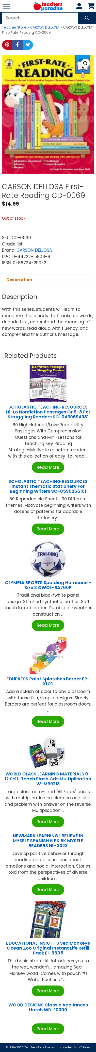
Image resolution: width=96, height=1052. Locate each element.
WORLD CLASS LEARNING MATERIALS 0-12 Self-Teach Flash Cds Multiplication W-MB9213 (48, 779)
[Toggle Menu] (6, 6)
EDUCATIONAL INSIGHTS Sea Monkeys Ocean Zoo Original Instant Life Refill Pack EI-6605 (48, 948)
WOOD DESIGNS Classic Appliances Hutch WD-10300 (48, 1007)
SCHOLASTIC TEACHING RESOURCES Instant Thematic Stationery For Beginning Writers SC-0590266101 (48, 486)
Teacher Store (14, 27)
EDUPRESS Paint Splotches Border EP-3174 (48, 681)
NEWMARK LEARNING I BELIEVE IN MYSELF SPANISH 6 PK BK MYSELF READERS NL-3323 (48, 841)
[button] (85, 63)
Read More (48, 467)
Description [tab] (19, 280)
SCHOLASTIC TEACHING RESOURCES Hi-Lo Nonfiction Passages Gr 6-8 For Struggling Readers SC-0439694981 (48, 412)
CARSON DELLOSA (44, 27)
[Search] (87, 18)
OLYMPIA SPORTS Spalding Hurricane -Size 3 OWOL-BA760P (48, 585)
